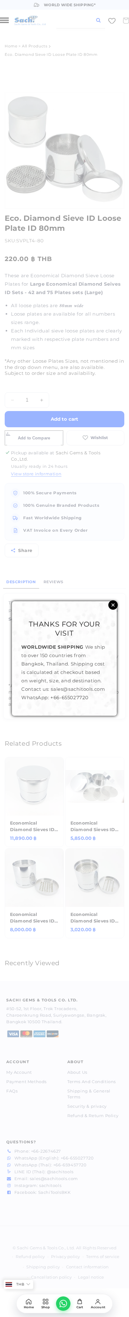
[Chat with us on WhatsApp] (63, 1303)
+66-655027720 (69, 697)
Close (113, 605)
